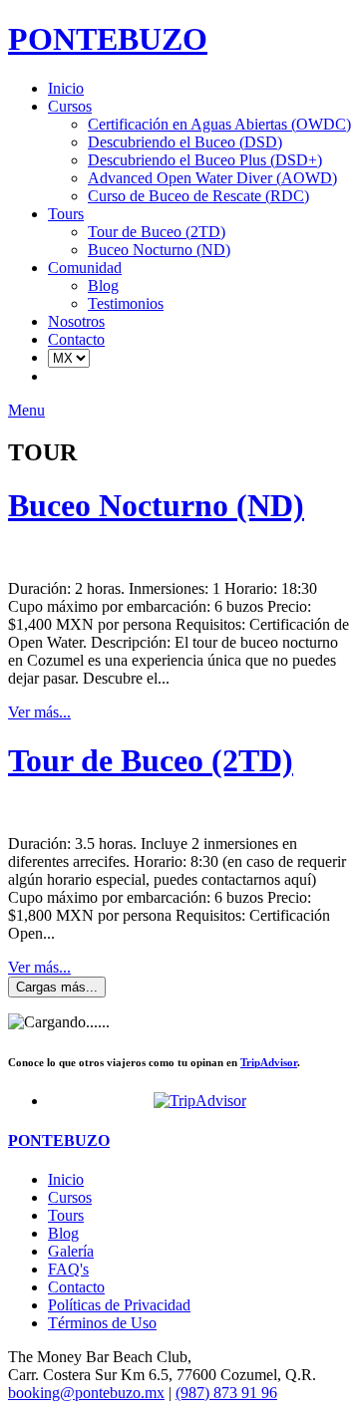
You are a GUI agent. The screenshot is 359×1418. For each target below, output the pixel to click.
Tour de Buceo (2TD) (156, 231)
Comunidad (85, 267)
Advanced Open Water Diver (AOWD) (212, 177)
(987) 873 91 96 (226, 1392)
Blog (103, 285)
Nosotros (76, 321)
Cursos (70, 106)
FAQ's (68, 1269)
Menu (26, 410)
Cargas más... (57, 987)
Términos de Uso (102, 1322)
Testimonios (126, 303)
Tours (66, 213)
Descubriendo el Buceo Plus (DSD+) (205, 159)
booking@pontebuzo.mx (86, 1392)
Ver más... (39, 712)
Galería (71, 1251)
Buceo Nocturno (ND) (159, 249)
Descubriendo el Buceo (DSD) (185, 142)
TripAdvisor (268, 1062)
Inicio (66, 88)
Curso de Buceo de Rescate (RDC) (198, 195)
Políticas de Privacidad (119, 1304)
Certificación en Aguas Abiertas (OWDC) (219, 124)
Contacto (76, 339)
